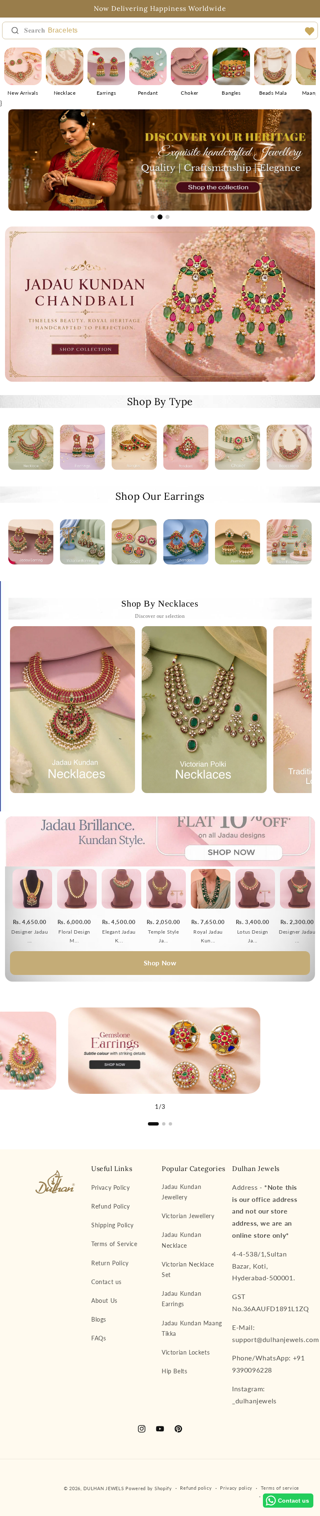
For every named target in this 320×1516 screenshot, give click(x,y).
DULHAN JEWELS (103, 1488)
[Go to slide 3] (167, 216)
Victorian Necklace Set (188, 1269)
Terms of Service (114, 1243)
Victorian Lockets (186, 1352)
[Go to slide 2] (160, 217)
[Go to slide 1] (152, 217)
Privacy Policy (110, 1187)
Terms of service (280, 1488)
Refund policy (196, 1488)
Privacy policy (236, 1488)
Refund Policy (110, 1206)
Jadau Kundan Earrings (181, 1298)
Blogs (98, 1319)
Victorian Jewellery (188, 1215)
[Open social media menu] (309, 31)
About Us (104, 1300)
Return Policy (110, 1263)
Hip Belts (174, 1371)
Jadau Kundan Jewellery (181, 1192)
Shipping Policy (112, 1225)
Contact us (106, 1281)
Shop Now (160, 963)
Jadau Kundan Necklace (181, 1240)
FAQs (98, 1338)
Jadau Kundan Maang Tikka (192, 1328)
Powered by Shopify (148, 1488)
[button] (153, 1124)
